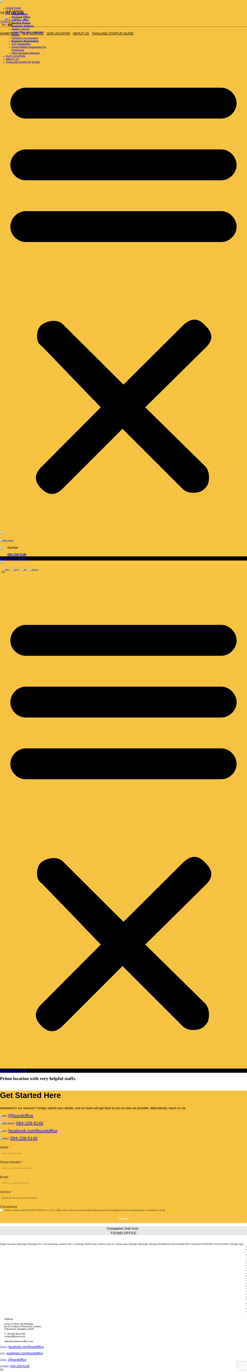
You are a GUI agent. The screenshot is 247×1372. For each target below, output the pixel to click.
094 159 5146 (16, 554)
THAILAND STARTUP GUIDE (113, 33)
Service (6, 1191)
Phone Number (11, 1162)
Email (5, 1177)
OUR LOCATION (58, 33)
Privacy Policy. (172, 1210)
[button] (123, 283)
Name (5, 1147)
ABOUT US (81, 33)
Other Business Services (25, 53)
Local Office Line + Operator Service (27, 34)
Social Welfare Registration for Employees (28, 49)
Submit (123, 1219)
